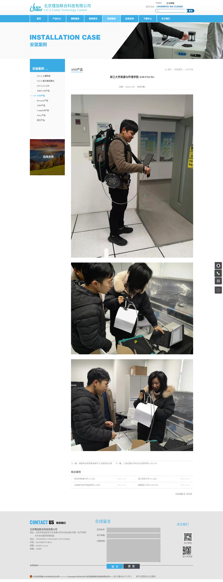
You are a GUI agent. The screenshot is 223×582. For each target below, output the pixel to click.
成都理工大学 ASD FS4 (148, 485)
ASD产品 (189, 69)
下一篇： (136, 463)
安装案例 (178, 69)
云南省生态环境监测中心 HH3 (87, 485)
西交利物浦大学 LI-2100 (84, 479)
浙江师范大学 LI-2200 (147, 479)
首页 (39, 18)
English (159, 3)
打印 (189, 494)
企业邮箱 (170, 3)
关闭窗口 (180, 494)
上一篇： (91, 463)
